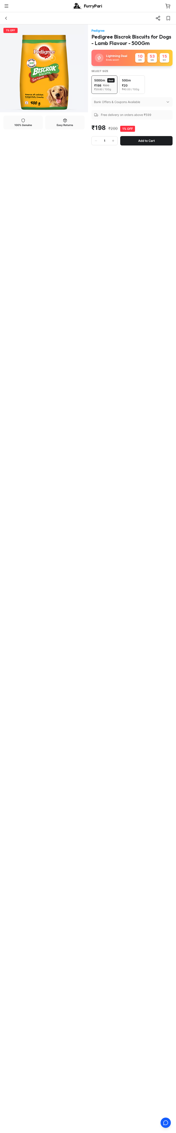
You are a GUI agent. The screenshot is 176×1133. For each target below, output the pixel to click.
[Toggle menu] (6, 6)
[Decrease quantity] (96, 140)
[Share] (158, 18)
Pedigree (98, 30)
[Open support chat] (166, 1123)
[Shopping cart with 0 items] (168, 6)
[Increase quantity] (113, 140)
